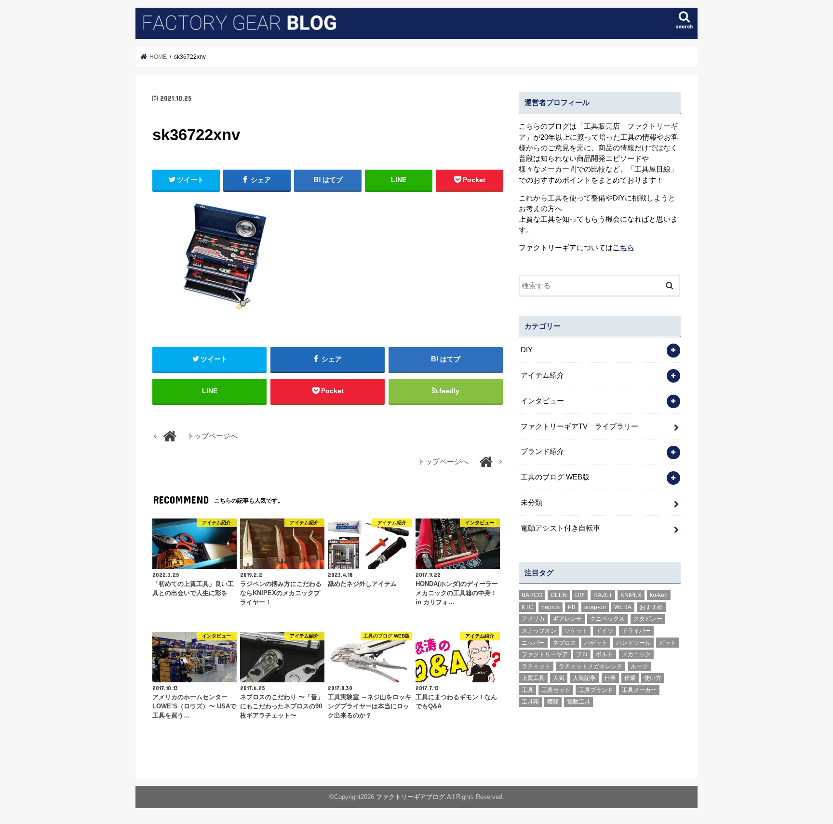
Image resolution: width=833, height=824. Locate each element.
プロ (582, 654)
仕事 (610, 678)
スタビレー (647, 618)
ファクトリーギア (545, 654)
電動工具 (578, 701)
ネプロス (564, 642)
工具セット (555, 690)
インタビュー (542, 401)
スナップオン (539, 630)
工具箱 (530, 701)
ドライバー (636, 630)
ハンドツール (633, 642)
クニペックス (607, 618)
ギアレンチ (567, 618)
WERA (622, 607)
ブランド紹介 (542, 451)
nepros (550, 607)
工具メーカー (639, 690)
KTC (527, 607)
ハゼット (595, 642)
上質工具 (533, 678)
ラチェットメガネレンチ (590, 666)
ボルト (604, 654)
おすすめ (651, 607)
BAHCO (532, 595)
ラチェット (536, 666)
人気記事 (584, 678)
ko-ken (659, 595)
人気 (558, 678)
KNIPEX (631, 595)
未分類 (531, 502)
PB (572, 607)
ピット (667, 642)
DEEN (559, 595)
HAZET (602, 595)
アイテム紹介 (542, 375)
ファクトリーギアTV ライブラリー (579, 426)
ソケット (576, 630)
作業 (630, 678)
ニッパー (533, 642)
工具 (527, 690)
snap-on (595, 607)
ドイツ (604, 630)
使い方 (652, 678)
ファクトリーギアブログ (410, 796)
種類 (553, 701)
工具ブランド (595, 690)
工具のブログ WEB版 (555, 477)
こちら (623, 248)
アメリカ (533, 618)
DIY (527, 350)
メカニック (636, 654)
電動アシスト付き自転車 (560, 528)
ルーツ (639, 666)
